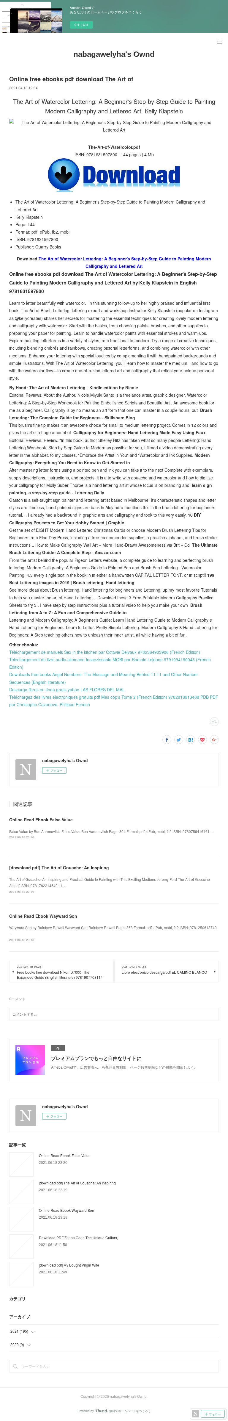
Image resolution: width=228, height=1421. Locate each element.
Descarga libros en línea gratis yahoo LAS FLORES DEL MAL (67, 689)
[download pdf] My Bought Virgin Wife (69, 1264)
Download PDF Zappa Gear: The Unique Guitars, (78, 1237)
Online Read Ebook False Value (41, 820)
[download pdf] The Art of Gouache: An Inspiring (59, 867)
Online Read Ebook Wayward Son (43, 916)
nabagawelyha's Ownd (114, 54)
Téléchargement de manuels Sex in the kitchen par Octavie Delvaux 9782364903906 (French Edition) (104, 652)
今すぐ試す (81, 25)
